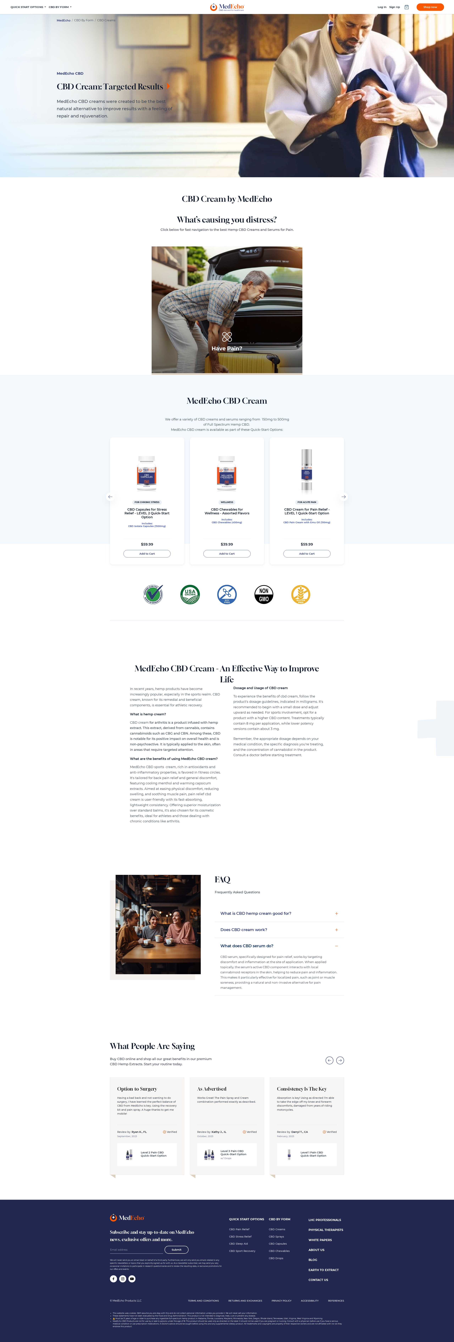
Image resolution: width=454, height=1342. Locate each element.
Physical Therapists (326, 1230)
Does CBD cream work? (243, 929)
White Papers (320, 1240)
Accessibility (310, 1300)
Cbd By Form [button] (59, 7)
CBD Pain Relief (239, 1229)
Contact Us (318, 1280)
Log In (382, 7)
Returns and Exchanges (245, 1300)
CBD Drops (276, 1258)
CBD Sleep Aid (238, 1243)
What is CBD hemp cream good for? (255, 913)
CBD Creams (277, 1229)
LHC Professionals (325, 1220)
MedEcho (63, 20)
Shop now (430, 7)
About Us (316, 1250)
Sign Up (394, 7)
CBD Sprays (276, 1236)
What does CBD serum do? (246, 946)
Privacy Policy (281, 1300)
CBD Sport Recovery (242, 1251)
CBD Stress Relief (240, 1236)
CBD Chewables (279, 1251)
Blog (313, 1260)
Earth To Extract (324, 1270)
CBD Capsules (278, 1243)
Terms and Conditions (203, 1300)
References (336, 1300)
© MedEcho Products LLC (126, 1300)
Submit (176, 1249)
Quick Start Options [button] (27, 7)
